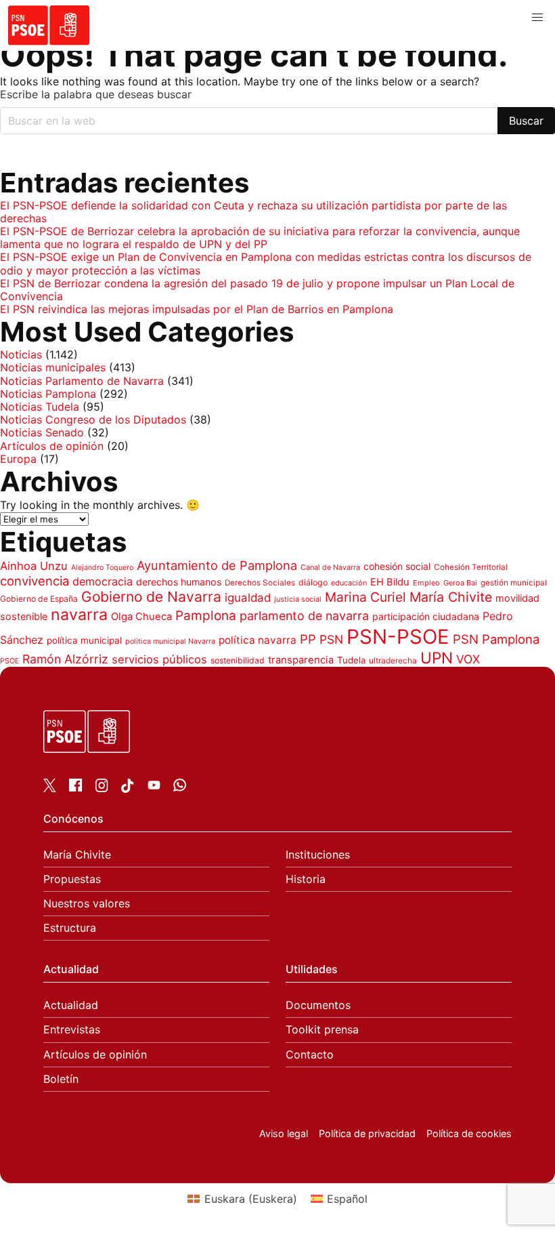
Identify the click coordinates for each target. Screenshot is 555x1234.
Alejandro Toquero (102, 567)
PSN (331, 639)
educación (349, 583)
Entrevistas (71, 1029)
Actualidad (70, 1005)
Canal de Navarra (330, 567)
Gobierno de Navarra (151, 596)
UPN (436, 658)
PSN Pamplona (496, 639)
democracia (102, 581)
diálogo (313, 582)
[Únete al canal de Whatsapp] (179, 787)
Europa (18, 459)
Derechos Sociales (260, 583)
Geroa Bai (460, 583)
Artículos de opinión (52, 446)
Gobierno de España (39, 599)
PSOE (9, 661)
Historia (306, 879)
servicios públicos (159, 659)
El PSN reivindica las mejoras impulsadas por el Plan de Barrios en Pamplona (196, 309)
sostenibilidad (237, 660)
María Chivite (450, 597)
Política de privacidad (367, 1133)
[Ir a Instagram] (101, 788)
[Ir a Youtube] (154, 787)
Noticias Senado (42, 432)
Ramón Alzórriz (65, 659)
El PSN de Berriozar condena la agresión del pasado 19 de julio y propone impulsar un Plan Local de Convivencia (257, 289)
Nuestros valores (86, 903)
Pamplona (205, 615)
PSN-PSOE (398, 637)
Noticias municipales (53, 367)
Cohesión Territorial (471, 567)
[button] (537, 17)
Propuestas (72, 879)
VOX (468, 659)
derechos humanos (178, 582)
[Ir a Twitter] (49, 788)
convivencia (34, 580)
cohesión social (396, 566)
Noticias (21, 354)
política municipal (84, 640)
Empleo (426, 583)
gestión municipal (514, 583)
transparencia (301, 660)
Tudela (351, 660)
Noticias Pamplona (48, 393)
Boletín (61, 1079)
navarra (79, 614)
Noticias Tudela (39, 406)
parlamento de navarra (304, 616)
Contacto (310, 1054)
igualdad (248, 597)
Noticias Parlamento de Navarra (82, 381)
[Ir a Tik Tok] (127, 789)
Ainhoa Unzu (34, 566)
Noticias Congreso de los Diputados (93, 419)
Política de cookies (469, 1133)
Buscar (526, 120)
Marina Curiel (365, 597)
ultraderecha (393, 660)
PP (308, 639)
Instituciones (318, 854)
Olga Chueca (141, 617)
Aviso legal (283, 1133)
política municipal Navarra (170, 641)
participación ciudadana (425, 616)
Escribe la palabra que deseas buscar (96, 94)
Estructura (69, 928)
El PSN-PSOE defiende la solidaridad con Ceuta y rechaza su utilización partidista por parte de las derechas (253, 212)
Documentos (318, 1005)
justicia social (297, 599)
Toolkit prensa (322, 1029)
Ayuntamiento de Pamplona (217, 565)
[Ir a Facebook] (75, 787)
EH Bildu (389, 582)
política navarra (257, 640)
